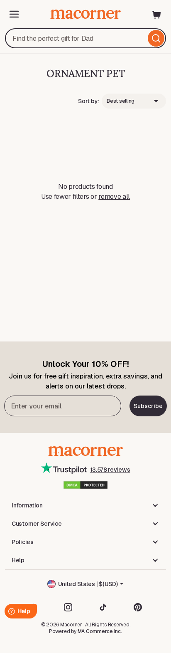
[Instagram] (68, 607)
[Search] (156, 38)
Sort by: (88, 101)
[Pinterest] (138, 607)
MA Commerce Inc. (100, 631)
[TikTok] (103, 607)
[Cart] (157, 14)
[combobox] (85, 38)
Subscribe (148, 406)
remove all (114, 196)
